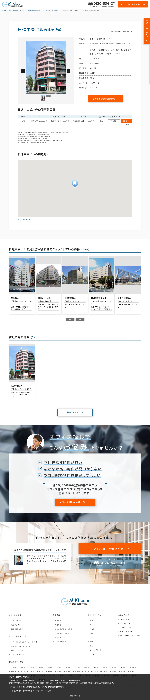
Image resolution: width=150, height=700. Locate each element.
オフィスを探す (15, 615)
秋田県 (50, 667)
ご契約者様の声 (60, 641)
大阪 (91, 625)
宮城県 (41, 667)
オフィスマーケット (95, 615)
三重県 (96, 671)
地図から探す (16, 625)
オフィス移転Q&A (17, 654)
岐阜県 (68, 671)
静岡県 (77, 671)
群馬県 (96, 667)
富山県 (22, 671)
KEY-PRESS (124, 619)
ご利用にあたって (125, 631)
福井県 (41, 671)
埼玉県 (105, 667)
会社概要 (58, 620)
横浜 (91, 641)
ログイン (93, 654)
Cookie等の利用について (29, 683)
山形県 (59, 667)
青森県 (22, 667)
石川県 (32, 671)
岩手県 (32, 667)
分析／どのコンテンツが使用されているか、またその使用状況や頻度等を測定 (38, 687)
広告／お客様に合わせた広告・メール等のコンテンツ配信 (31, 691)
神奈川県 (133, 667)
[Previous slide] (70, 319)
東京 (91, 620)
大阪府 (123, 671)
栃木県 (86, 667)
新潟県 (13, 671)
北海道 (13, 667)
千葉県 (114, 667)
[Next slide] (80, 319)
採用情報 (58, 637)
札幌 (91, 633)
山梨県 (50, 671)
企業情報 (56, 615)
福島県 (68, 667)
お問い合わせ (123, 615)
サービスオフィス (125, 623)
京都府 (114, 671)
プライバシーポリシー (127, 627)
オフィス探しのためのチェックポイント (24, 642)
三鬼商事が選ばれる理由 (63, 629)
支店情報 (58, 625)
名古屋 (92, 629)
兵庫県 (132, 671)
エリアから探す (16, 620)
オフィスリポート (95, 650)
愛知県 (86, 671)
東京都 (123, 667)
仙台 (91, 637)
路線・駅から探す (17, 629)
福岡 (91, 645)
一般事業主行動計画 (62, 633)
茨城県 (77, 667)
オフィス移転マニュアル (18, 636)
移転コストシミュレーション (20, 646)
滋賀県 (105, 671)
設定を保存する (75, 696)
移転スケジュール (17, 650)
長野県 (59, 671)
